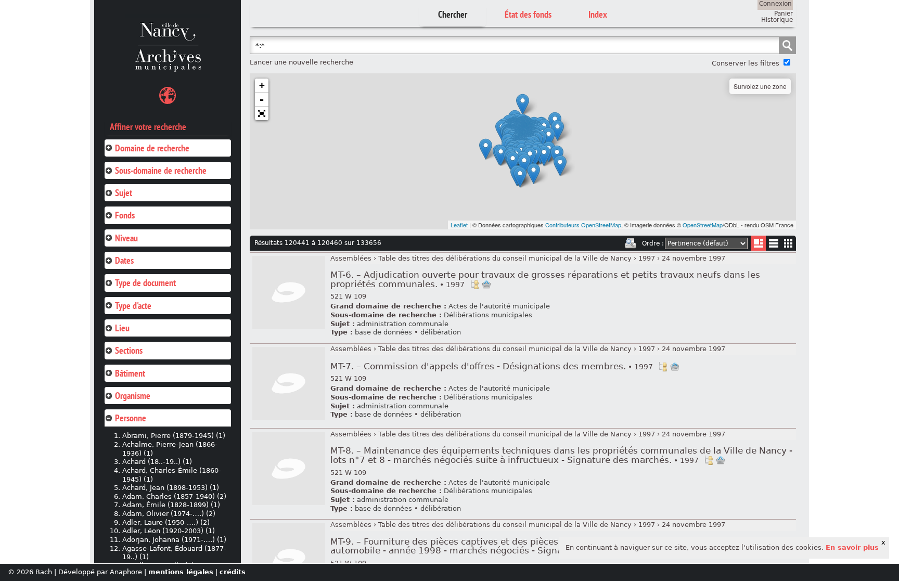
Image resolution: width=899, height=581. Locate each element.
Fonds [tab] (125, 215)
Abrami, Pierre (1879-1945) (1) (173, 436)
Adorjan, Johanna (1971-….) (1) (174, 540)
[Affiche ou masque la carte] (168, 97)
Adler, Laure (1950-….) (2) (166, 522)
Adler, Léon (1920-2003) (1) (168, 531)
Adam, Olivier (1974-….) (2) (168, 514)
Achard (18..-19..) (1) (157, 462)
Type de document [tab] (145, 283)
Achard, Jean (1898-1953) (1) (170, 488)
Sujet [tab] (123, 193)
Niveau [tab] (126, 238)
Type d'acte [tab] (133, 306)
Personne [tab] (130, 418)
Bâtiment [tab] (130, 373)
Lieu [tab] (122, 328)
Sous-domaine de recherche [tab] (161, 170)
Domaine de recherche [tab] (152, 148)
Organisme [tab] (132, 396)
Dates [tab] (124, 260)
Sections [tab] (129, 350)
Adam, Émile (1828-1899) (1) (171, 505)
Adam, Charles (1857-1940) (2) (174, 496)
